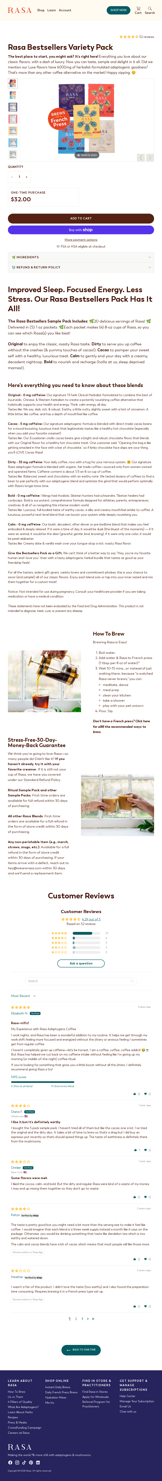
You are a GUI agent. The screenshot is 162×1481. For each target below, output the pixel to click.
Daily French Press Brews (61, 1392)
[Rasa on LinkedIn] (39, 1464)
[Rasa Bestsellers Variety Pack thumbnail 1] (13, 83)
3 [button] (82, 1319)
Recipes (13, 1417)
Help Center (127, 1396)
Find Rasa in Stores (95, 1392)
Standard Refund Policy (42, 779)
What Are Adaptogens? (23, 1407)
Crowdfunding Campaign (24, 1427)
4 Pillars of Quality (20, 1402)
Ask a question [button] (81, 963)
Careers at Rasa (18, 1433)
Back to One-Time (84, 1349)
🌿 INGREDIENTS (25, 257)
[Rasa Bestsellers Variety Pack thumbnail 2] (13, 95)
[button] (129, 37)
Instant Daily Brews (57, 1387)
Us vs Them (15, 1397)
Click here (142, 721)
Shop (40, 10)
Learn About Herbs (20, 1412)
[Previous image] (141, 158)
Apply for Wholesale (95, 1397)
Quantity (15, 167)
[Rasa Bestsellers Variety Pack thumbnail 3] (13, 107)
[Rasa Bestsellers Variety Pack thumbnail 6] (13, 143)
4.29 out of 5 (91, 919)
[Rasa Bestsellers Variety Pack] (86, 118)
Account (65, 10)
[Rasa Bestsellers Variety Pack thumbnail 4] (13, 119)
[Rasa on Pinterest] (32, 1464)
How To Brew (16, 1392)
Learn (51, 10)
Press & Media (17, 1422)
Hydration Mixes (55, 1397)
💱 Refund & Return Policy (36, 267)
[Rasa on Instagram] (18, 1464)
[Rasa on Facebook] (11, 1464)
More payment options (81, 240)
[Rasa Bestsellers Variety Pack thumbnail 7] (13, 155)
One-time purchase (28, 197)
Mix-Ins (49, 1402)
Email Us (125, 1406)
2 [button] (76, 1319)
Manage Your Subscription (137, 1401)
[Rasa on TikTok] (25, 1464)
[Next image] (150, 158)
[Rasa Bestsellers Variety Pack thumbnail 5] (13, 131)
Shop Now (118, 10)
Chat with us (128, 1411)
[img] (20, 1007)
